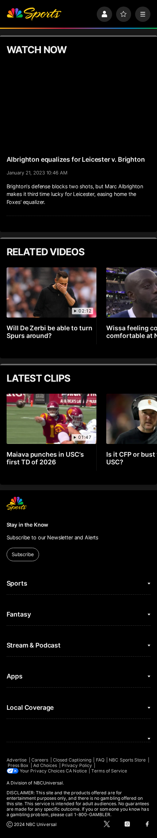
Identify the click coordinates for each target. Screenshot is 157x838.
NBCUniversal (48, 783)
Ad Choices (45, 765)
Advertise (17, 760)
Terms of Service (109, 771)
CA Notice (76, 771)
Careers (39, 760)
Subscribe (23, 554)
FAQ (100, 760)
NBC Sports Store (127, 760)
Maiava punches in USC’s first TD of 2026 (45, 458)
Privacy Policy (77, 765)
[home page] (34, 14)
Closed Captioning (72, 760)
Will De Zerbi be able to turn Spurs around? (50, 331)
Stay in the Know (28, 525)
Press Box (18, 765)
